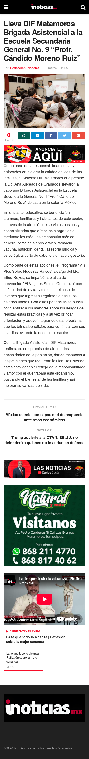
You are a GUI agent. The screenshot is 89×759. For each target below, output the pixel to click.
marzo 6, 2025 (58, 68)
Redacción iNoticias (24, 68)
